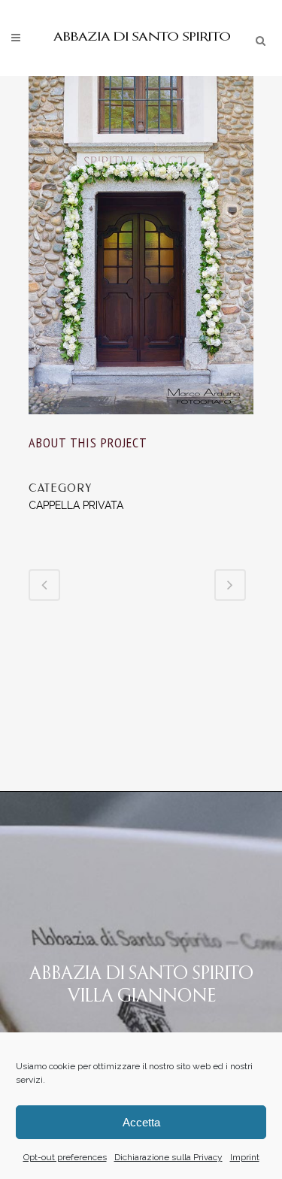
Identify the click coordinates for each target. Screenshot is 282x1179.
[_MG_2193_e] (141, 424)
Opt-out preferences (65, 1157)
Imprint (244, 1157)
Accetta (141, 1122)
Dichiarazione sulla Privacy (168, 1157)
